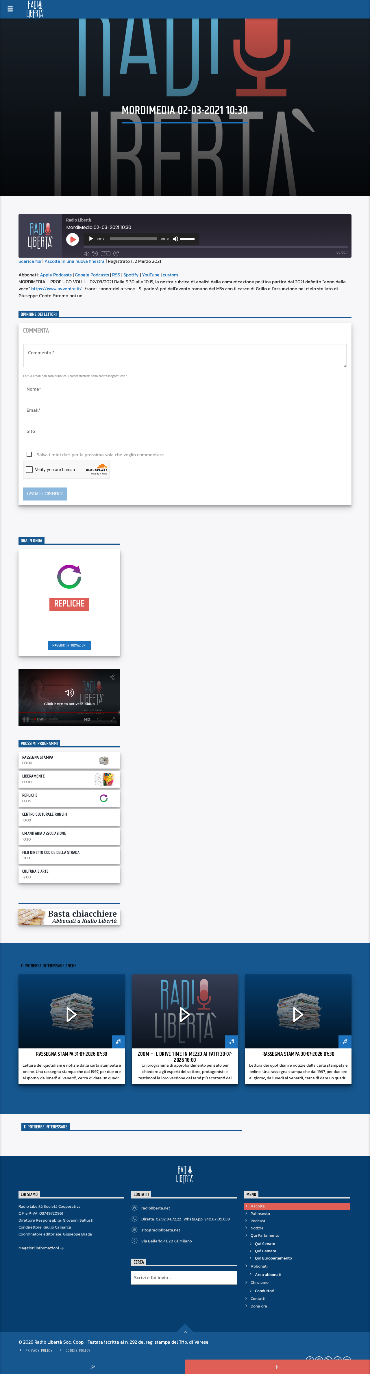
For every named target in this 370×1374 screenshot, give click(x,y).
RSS (116, 274)
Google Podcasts (92, 274)
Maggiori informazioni (69, 645)
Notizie (257, 1228)
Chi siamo (260, 1282)
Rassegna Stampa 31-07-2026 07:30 (71, 1054)
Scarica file (29, 261)
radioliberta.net (155, 1208)
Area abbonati (268, 1275)
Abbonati (259, 1266)
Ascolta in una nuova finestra (75, 261)
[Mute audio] (86, 253)
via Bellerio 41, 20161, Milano (166, 1241)
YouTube (151, 274)
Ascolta (258, 1206)
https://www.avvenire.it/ (56, 288)
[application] (141, 239)
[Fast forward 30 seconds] (116, 253)
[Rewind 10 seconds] (95, 253)
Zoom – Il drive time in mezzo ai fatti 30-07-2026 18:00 (185, 1057)
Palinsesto (260, 1214)
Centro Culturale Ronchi (44, 814)
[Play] (91, 239)
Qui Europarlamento (273, 1258)
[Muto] (175, 239)
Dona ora (259, 1306)
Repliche (30, 795)
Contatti (258, 1299)
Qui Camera (265, 1251)
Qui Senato (265, 1244)
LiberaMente (33, 776)
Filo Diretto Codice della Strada (50, 852)
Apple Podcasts (56, 274)
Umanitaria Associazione (44, 833)
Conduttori (264, 1291)
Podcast (258, 1221)
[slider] (188, 238)
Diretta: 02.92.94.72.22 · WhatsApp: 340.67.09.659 (185, 1219)
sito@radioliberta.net (160, 1230)
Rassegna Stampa (37, 757)
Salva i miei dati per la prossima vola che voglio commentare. (101, 454)
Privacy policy (39, 1350)
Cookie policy (78, 1350)
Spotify (131, 274)
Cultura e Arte (35, 871)
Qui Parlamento (265, 1235)
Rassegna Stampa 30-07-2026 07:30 (298, 1054)
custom (170, 274)
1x (106, 254)
